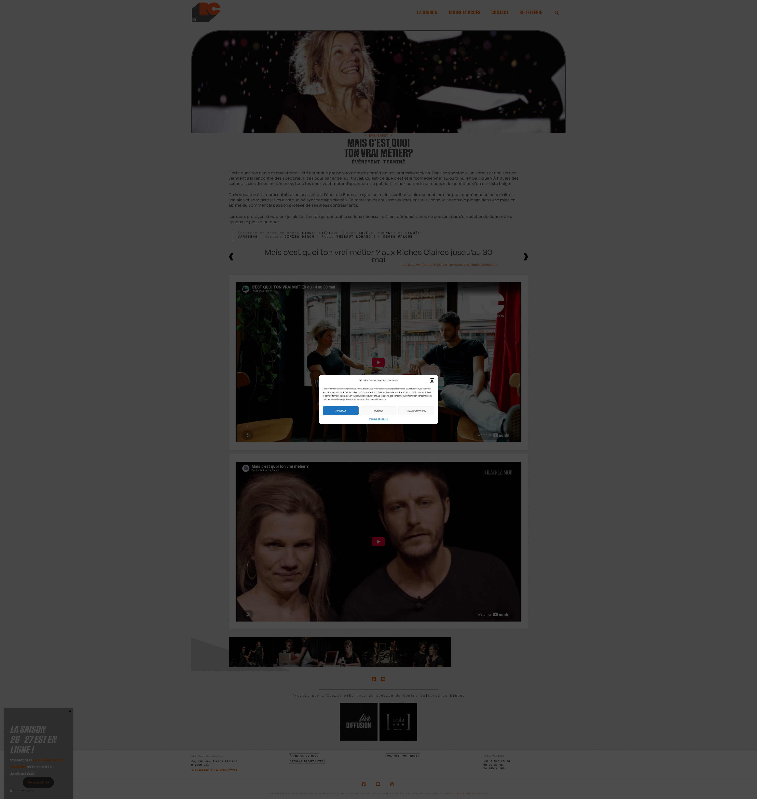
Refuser (378, 410)
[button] (432, 381)
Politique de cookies (378, 419)
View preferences (416, 410)
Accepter (341, 410)
